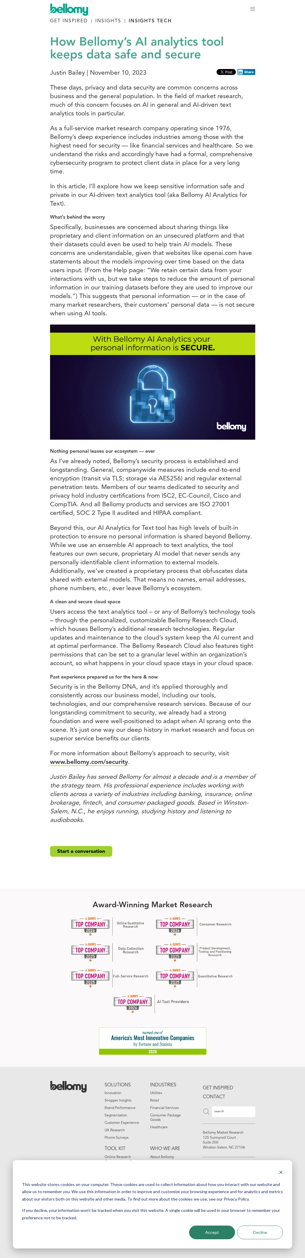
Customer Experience (122, 1123)
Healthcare (159, 1127)
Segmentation (116, 1115)
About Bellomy (162, 1157)
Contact (214, 1097)
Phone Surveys (116, 1138)
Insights (108, 21)
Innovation (113, 1093)
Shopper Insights (118, 1100)
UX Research (115, 1130)
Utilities (156, 1093)
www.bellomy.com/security (89, 762)
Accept (212, 1232)
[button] (252, 9)
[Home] (72, 9)
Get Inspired (69, 21)
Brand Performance (120, 1108)
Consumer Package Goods (165, 1118)
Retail (154, 1100)
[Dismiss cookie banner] (281, 1173)
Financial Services (164, 1108)
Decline (260, 1232)
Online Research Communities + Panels (122, 1159)
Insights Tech (150, 21)
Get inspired (218, 1088)
